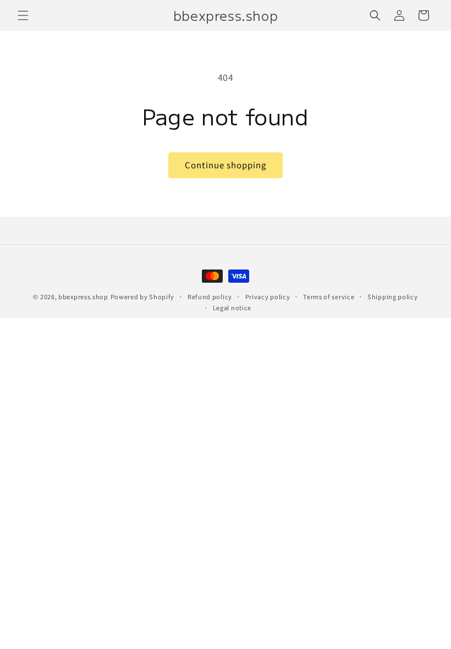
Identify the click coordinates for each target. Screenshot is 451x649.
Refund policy (210, 296)
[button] (23, 15)
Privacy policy (267, 296)
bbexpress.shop (83, 296)
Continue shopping (225, 164)
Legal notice (232, 307)
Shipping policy (392, 296)
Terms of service (328, 296)
